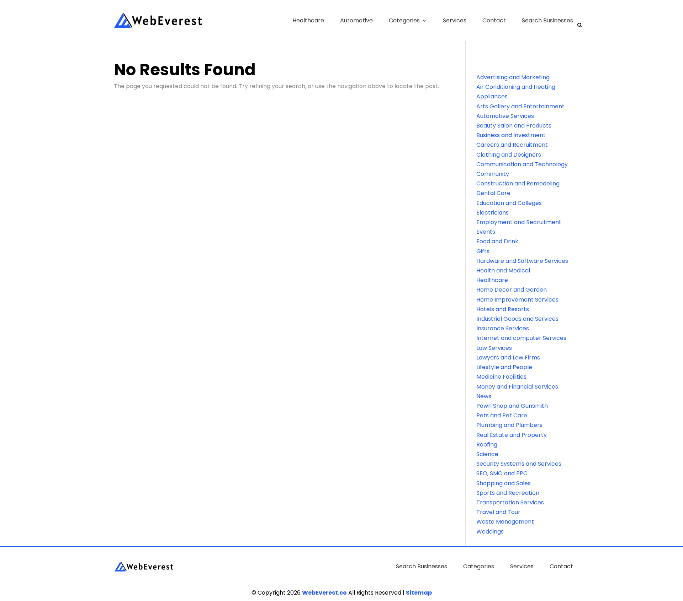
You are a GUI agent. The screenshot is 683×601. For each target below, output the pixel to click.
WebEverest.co (324, 593)
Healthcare (308, 20)
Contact (494, 20)
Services (454, 20)
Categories (404, 20)
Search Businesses (547, 20)
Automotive (356, 20)
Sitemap (419, 593)
